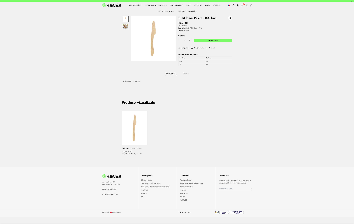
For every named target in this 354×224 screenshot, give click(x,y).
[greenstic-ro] (111, 5)
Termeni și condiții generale (150, 183)
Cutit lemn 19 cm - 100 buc (131, 148)
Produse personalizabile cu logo (156, 5)
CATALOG (216, 5)
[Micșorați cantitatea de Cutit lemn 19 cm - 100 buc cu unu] (180, 40)
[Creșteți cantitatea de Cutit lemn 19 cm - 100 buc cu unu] (189, 40)
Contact (188, 5)
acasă (158, 11)
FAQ (142, 196)
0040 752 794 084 (109, 189)
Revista (207, 5)
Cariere (143, 193)
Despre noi (198, 5)
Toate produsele (134, 5)
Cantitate (181, 36)
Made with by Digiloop (111, 212)
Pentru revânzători (176, 5)
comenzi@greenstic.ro (110, 194)
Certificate (144, 190)
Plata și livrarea (146, 180)
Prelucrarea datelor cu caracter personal (155, 187)
